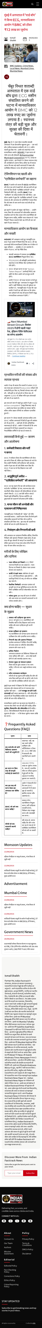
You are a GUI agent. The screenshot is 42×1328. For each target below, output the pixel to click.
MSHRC (21, 152)
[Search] (32, 4)
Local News (15, 68)
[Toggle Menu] (38, 4)
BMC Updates (16, 66)
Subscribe (30, 1173)
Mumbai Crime (27, 68)
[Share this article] (6, 76)
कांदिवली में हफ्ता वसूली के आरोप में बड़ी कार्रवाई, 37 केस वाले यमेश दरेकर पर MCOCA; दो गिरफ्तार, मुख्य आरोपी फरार (21, 873)
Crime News (28, 66)
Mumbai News (16, 71)
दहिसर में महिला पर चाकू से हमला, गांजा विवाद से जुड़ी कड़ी (19, 857)
